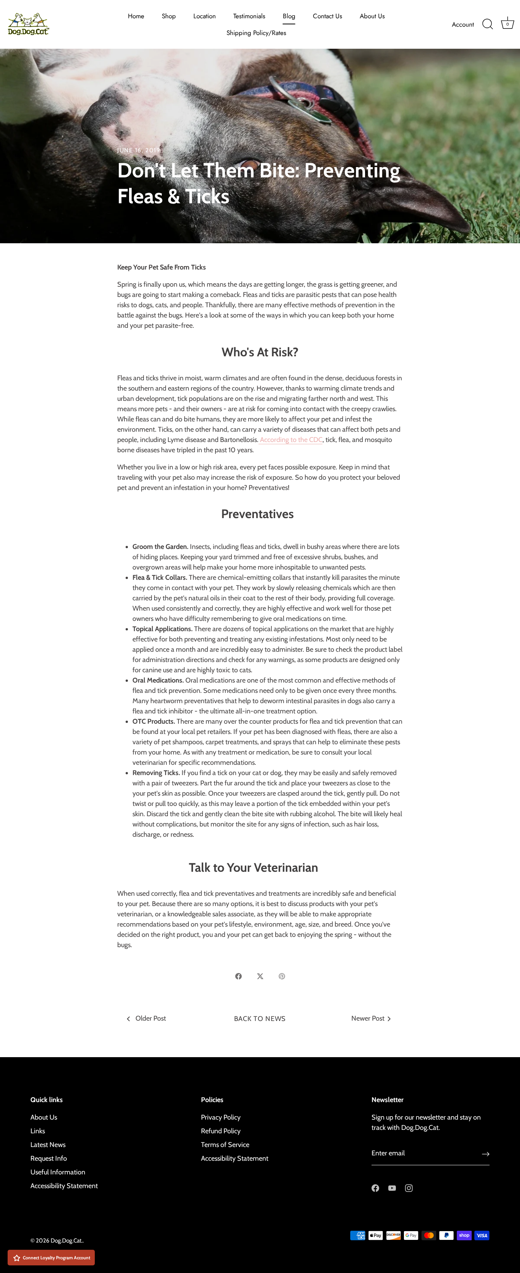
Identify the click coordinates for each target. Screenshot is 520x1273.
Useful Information (57, 1172)
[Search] (487, 24)
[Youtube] (392, 1187)
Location (204, 16)
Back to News (260, 1019)
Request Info (48, 1158)
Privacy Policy (221, 1117)
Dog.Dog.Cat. (67, 1240)
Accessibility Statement (64, 1186)
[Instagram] (409, 1187)
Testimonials (249, 16)
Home (136, 16)
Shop (169, 16)
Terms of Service (225, 1145)
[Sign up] (486, 1153)
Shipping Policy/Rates (256, 32)
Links (37, 1131)
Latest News (47, 1145)
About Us (372, 16)
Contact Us (327, 16)
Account (463, 24)
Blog (289, 16)
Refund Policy (221, 1131)
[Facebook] (375, 1187)
